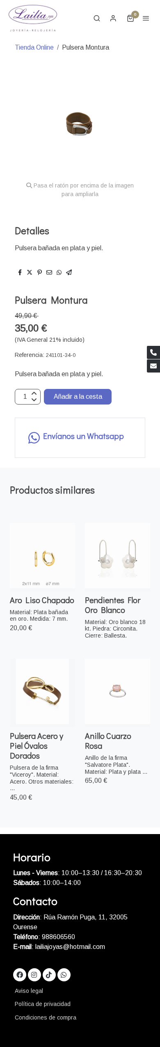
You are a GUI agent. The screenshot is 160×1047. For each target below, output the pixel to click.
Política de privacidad (43, 1004)
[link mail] (153, 366)
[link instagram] (34, 974)
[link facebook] (19, 974)
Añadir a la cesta (78, 396)
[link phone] (153, 352)
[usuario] (113, 18)
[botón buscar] (96, 18)
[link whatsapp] (63, 974)
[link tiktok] (49, 974)
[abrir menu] (146, 18)
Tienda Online (34, 47)
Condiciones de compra (45, 1017)
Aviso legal (29, 991)
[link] (32, 18)
